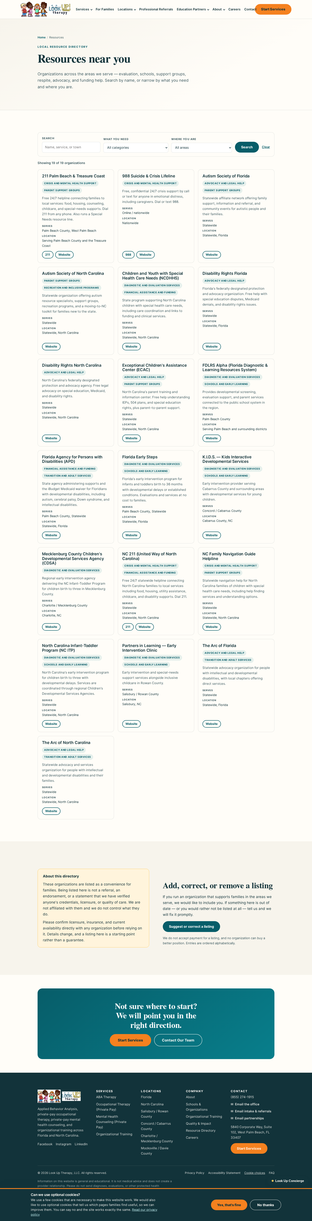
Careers (234, 9)
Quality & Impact (198, 1123)
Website (65, 255)
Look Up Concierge (289, 1181)
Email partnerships (249, 1118)
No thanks (265, 1205)
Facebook (45, 1144)
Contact (250, 9)
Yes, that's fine (229, 1205)
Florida (146, 1097)
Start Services (276, 10)
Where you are (184, 139)
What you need (116, 139)
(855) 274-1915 (242, 1097)
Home (42, 37)
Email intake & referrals (253, 1111)
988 (128, 254)
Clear (266, 147)
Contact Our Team (178, 1040)
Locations (125, 9)
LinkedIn (81, 1144)
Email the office (247, 1104)
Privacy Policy (194, 1173)
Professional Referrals (156, 9)
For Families (105, 9)
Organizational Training (114, 1134)
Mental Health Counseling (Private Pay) (111, 1121)
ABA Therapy (106, 1097)
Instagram (63, 1144)
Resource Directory (200, 1130)
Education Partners (191, 9)
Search (48, 138)
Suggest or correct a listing (191, 926)
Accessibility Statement (224, 1173)
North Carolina (152, 1104)
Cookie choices (254, 1173)
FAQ (271, 1173)
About (217, 9)
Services (82, 9)
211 (47, 254)
